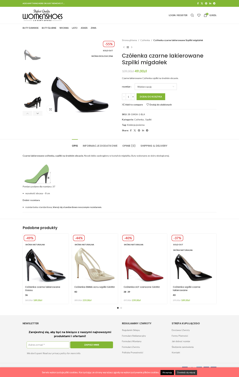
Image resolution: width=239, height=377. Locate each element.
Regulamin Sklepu (131, 330)
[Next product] (132, 47)
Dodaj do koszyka (151, 96)
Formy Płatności (180, 335)
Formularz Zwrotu (131, 347)
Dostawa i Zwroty (181, 330)
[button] (27, 113)
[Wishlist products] (199, 15)
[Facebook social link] (198, 3)
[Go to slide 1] (118, 308)
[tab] (75, 144)
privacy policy (59, 353)
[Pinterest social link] (206, 3)
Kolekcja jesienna (136, 124)
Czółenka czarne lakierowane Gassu (42, 288)
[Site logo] (43, 15)
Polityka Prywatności (132, 352)
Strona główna (129, 40)
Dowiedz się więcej (186, 372)
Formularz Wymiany (131, 341)
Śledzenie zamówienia (183, 347)
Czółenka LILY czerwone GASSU (142, 287)
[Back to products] (128, 47)
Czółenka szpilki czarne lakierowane (186, 288)
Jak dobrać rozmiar (181, 341)
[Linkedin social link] (210, 3)
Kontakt (176, 352)
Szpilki (148, 119)
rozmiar (126, 86)
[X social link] (202, 3)
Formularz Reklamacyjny (134, 335)
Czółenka (145, 40)
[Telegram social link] (214, 3)
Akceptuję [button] (167, 372)
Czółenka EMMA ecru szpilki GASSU (94, 287)
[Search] (192, 15)
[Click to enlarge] (50, 109)
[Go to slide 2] (121, 308)
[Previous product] (124, 47)
